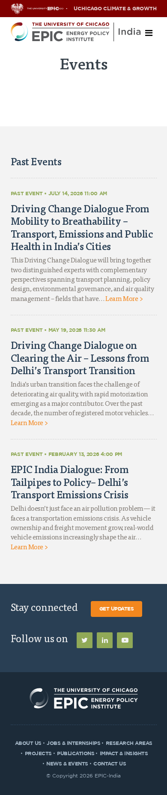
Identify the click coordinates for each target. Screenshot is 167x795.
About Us (28, 743)
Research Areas (129, 743)
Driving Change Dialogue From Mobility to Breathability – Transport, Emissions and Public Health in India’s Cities (82, 227)
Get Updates (116, 608)
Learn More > (124, 299)
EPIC (53, 8)
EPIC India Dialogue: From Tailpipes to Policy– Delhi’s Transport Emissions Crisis (70, 482)
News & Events (67, 763)
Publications (75, 753)
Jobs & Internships (73, 743)
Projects (38, 753)
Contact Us (109, 763)
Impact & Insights (124, 753)
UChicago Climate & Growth (115, 8)
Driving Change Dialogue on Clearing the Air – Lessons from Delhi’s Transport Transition (80, 357)
